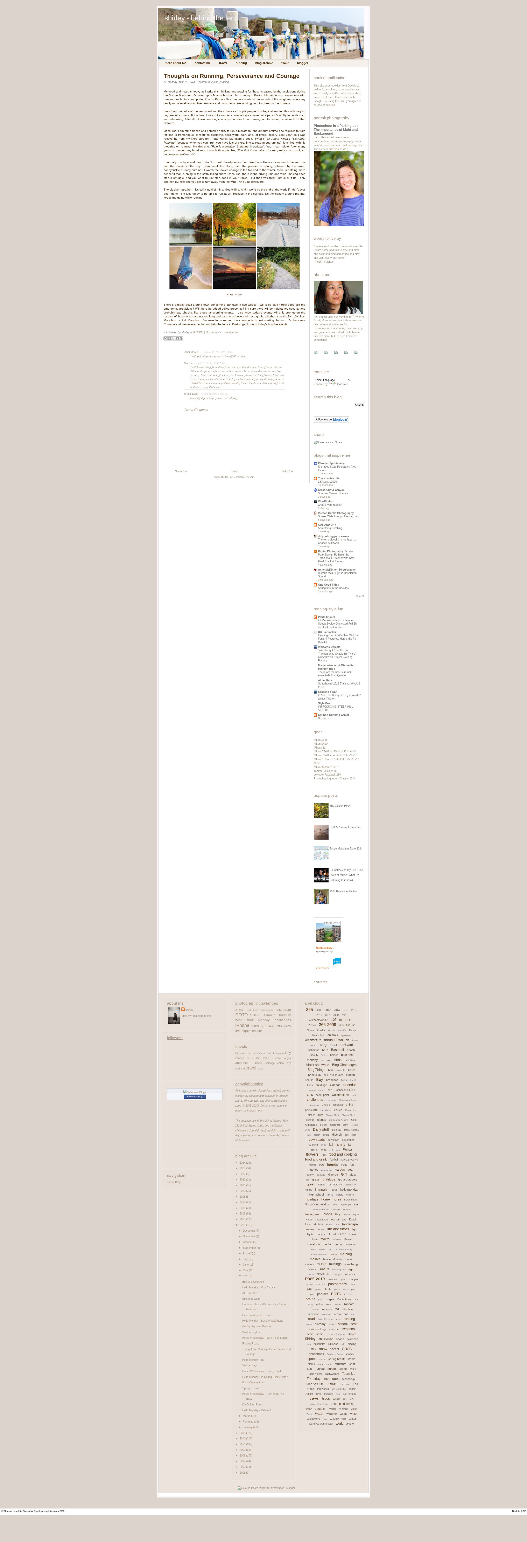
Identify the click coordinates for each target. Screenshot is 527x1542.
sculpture (334, 1329)
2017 (243, 1202)
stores (311, 1364)
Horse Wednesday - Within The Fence (265, 1337)
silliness (333, 1343)
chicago (270, 1063)
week (343, 1413)
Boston (203, 81)
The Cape (262, 1058)
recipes (327, 1309)
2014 (243, 1219)
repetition (313, 1314)
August (247, 1253)
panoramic (333, 1279)
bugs (310, 1085)
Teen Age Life (315, 1383)
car (330, 1090)
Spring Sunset (250, 1388)
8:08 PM (198, 332)
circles (311, 1115)
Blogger (302, 63)
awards (313, 1045)
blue (331, 1070)
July (246, 1259)
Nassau (313, 1269)
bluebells (341, 1070)
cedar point (322, 1094)
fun (352, 1164)
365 (309, 1009)
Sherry (188, 363)
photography (337, 1284)
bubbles (354, 1080)
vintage (343, 1408)
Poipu (345, 1289)
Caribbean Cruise (345, 1090)
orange (337, 1274)
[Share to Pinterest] (181, 338)
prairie (310, 1299)
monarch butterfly (344, 1249)
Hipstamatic (267, 1010)
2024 (243, 1162)
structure (340, 1363)
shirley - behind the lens (201, 18)
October (248, 1242)
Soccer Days (250, 1365)
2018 (243, 1196)
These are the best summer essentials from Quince (334, 673)
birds (338, 1060)
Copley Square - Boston (256, 1326)
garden (340, 1169)
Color (354, 1119)
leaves (310, 1229)
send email (231, 332)
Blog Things (316, 1070)
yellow (350, 1423)
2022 (243, 1174)
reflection (347, 1309)
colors (323, 1124)
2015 (243, 1213)
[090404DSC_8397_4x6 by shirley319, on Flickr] (338, 312)
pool (312, 1294)
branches (332, 1079)
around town (333, 1040)
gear (350, 1169)
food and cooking (343, 1154)
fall (331, 1144)
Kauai (352, 1219)
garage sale (326, 1170)
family (340, 1144)
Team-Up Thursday (276, 1015)
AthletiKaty (325, 680)
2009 (243, 1449)
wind (325, 1419)
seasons (348, 1329)
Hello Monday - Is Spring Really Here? (265, 1376)
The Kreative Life (328, 478)
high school (316, 1194)
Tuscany (276, 1058)
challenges (283, 1020)
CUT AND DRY (327, 524)
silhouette (319, 1343)
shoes (340, 1339)
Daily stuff (321, 1129)
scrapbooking (317, 1329)
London (239, 1058)
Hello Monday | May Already (259, 1287)
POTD (241, 1014)
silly (343, 1344)
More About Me (175, 63)
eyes (323, 1144)
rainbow (337, 1304)
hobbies (350, 1194)
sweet (343, 1368)
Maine (347, 1239)
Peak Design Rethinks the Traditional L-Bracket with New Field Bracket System (336, 558)
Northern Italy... (325, 948)
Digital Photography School (335, 551)
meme (338, 1244)
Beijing (324, 1055)
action (331, 1030)
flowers (312, 1154)
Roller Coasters (325, 1319)
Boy (319, 1079)
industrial (335, 1209)
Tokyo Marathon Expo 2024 (346, 848)
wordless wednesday (321, 1423)
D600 (307, 1130)
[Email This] (165, 338)
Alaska (352, 1030)
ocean (311, 1274)
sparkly (349, 1354)
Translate (342, 384)
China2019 (311, 1110)
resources (326, 1314)
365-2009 (327, 1024)
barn (325, 1050)
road (311, 1319)
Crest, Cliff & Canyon (331, 489)
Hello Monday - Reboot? (256, 1410)
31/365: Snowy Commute (345, 827)
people (354, 1279)
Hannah (321, 1189)
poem (337, 1289)
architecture (243, 1063)
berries (334, 1054)
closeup (309, 1119)
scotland (240, 1068)
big (322, 1060)
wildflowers (313, 1418)
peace (344, 1279)
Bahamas (241, 1053)
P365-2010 (315, 1279)
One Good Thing (328, 584)
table (353, 1369)
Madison (336, 1239)
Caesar (335, 1085)
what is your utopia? (330, 504)
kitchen (318, 1224)
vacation (320, 1408)
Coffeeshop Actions (338, 1120)
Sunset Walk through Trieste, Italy (338, 516)
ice (356, 1204)
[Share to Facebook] (177, 338)
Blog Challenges (344, 1065)
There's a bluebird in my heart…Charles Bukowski (337, 541)
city (289, 1063)
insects (346, 1209)
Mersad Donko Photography (336, 513)
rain (328, 1304)
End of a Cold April (253, 1281)
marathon (313, 1244)
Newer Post (181, 471)
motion (349, 1259)
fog (324, 1154)
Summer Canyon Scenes (333, 493)
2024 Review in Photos (343, 891)
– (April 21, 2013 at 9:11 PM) (214, 393)
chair (354, 1095)
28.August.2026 (327, 481)
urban (261, 1068)
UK (351, 1398)
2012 (243, 1432)
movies (309, 1264)
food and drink (316, 1159)
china (280, 1063)
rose (338, 1319)
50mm (310, 1030)
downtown (333, 1139)
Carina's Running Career (333, 714)
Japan (347, 1214)
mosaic (270, 1025)
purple (330, 1299)
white (353, 1413)
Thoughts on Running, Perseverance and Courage (231, 76)
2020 (243, 1185)
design (317, 1135)
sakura (309, 1324)
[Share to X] (173, 338)
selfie (310, 1334)
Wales (309, 1414)
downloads (317, 1140)
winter (352, 1418)
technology (348, 1379)
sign (309, 1344)
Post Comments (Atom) (241, 477)
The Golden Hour (340, 805)
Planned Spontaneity (331, 463)
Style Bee (324, 703)
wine (344, 1419)
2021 (243, 1179)
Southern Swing (335, 1354)
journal (335, 1219)
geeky (310, 1174)
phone (310, 1284)
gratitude (329, 1179)
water (319, 1414)
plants (327, 1289)
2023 (243, 1168)
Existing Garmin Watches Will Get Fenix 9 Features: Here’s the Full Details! (338, 639)
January (248, 1427)
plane (318, 1289)
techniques (243, 1031)
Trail (338, 1394)
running (224, 81)
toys (318, 1393)
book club (314, 1074)
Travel (223, 63)
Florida (347, 1149)
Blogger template (12, 1511)
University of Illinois (318, 1404)
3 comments (214, 332)
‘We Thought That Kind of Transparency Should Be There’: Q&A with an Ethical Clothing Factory (337, 655)
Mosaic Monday (332, 1259)
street (329, 1364)
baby (323, 1045)
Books (350, 1074)
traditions (328, 1394)
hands (308, 1189)
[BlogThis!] (169, 338)
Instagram (283, 1009)
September (250, 1247)
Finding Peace (250, 1343)
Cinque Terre (264, 1053)
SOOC (255, 1015)
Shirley (310, 1339)
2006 (243, 1466)
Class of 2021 (348, 1115)
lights (310, 1234)
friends (332, 1164)
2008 (243, 1455)
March (247, 1415)
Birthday (349, 1060)
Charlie (326, 1104)
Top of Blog (174, 1182)
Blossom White (251, 1298)
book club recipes (333, 1075)
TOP (523, 1511)
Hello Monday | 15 (253, 1359)
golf (307, 1180)
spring (322, 1359)
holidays (312, 1199)
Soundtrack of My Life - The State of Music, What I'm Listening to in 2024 (346, 874)
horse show (350, 1199)
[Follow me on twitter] (328, 358)
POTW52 (348, 1294)
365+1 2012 (347, 1025)
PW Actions (344, 1299)
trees (326, 1398)
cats (310, 1094)
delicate (336, 1129)
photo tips (320, 1284)
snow (323, 1349)
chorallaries (326, 1110)
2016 (243, 1208)
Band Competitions (253, 1382)
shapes (352, 1334)
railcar (319, 1304)
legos (320, 1229)
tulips (336, 1398)
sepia (330, 1334)
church (338, 1109)
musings (213, 81)
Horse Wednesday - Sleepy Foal (261, 1371)
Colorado (278, 1053)
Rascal (314, 1309)
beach (258, 1063)
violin (354, 1408)
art (347, 1040)
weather (331, 1413)
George (333, 1174)
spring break (336, 1359)
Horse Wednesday (317, 1204)
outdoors (349, 1274)
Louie (352, 1234)
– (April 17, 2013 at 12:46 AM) (209, 363)
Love (315, 1239)
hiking (330, 1194)
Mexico (322, 1249)
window (334, 1418)
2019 (243, 1190)
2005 (243, 1472)
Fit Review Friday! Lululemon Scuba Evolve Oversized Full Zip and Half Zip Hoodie (337, 624)
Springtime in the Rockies (333, 588)
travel (250, 1068)
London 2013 (337, 1234)
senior (320, 1334)
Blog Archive (264, 63)
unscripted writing (342, 1403)
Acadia (321, 1030)
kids (308, 1224)
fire (331, 1149)
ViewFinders (326, 501)
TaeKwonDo (332, 1373)
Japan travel (321, 1219)
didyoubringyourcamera (333, 536)
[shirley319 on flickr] (318, 358)
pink (309, 1289)
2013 (243, 1225)
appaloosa (346, 1035)
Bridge (344, 1080)
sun (309, 1368)
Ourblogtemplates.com (46, 1511)
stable (351, 1359)
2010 (243, 1444)
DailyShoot (252, 1010)
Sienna (250, 1058)
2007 (243, 1461)
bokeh (351, 1070)
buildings (321, 1085)
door (353, 1135)
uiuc (345, 1399)
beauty (314, 1055)
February (248, 1421)
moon (333, 1254)
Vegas (287, 1058)
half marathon (335, 1184)
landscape (350, 1224)
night (351, 1269)
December (249, 1230)
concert (335, 1124)
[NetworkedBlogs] (194, 1092)
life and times (338, 1229)
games (313, 1169)
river (352, 1314)
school (343, 1324)
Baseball (337, 1050)
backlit (333, 1045)
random (349, 1304)
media (327, 1244)
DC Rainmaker (327, 632)
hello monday (349, 1189)
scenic (332, 1324)
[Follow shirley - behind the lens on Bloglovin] (331, 421)
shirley (189, 1009)
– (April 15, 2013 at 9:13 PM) (217, 351)
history (339, 1194)
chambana (331, 1100)
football (334, 1159)
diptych (337, 1134)
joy (344, 1219)
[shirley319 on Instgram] (358, 358)
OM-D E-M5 (324, 1274)
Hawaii (333, 1189)
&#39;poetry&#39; (317, 1019)
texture (257, 1031)
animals (333, 1035)
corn (346, 1124)
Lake (337, 1225)
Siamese (352, 1339)
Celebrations (340, 1094)
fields (323, 1149)
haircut (321, 1184)
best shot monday (252, 1020)
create (354, 1125)
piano (353, 1284)
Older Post (287, 471)
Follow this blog (194, 1096)
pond (353, 1289)
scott (354, 1324)
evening (313, 1144)
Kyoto (329, 1224)
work (339, 1423)
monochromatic (319, 1254)
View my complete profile (196, 1015)
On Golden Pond (252, 1404)
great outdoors (347, 1179)
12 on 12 (350, 1019)
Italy (288, 1053)
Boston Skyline (251, 1332)
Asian (355, 1040)
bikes (328, 1060)
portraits (322, 1294)
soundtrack (316, 1354)
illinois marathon (321, 1209)
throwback (323, 1389)
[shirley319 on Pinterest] (338, 358)
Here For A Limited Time (256, 1315)
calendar (349, 1085)
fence (314, 1150)
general (321, 1174)
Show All (360, 596)
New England (338, 1269)
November (249, 1236)
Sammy (320, 1324)
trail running (349, 1393)
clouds (321, 1119)
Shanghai (340, 1334)
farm (351, 1144)
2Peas (239, 1009)
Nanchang (351, 1264)
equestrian (348, 1139)
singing (352, 1343)
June (246, 1264)
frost (344, 1164)
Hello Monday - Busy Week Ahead (262, 1320)
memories (350, 1244)
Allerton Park (318, 1035)
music (321, 1264)
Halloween (351, 1185)
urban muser (191, 393)
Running (241, 63)
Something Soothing (330, 528)
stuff (352, 1363)
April (246, 1276)
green (311, 1184)
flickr (285, 63)
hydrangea (346, 1205)
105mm (336, 1019)
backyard (346, 1045)
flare (338, 1150)
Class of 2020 (332, 1115)
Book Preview (322, 968)
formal (312, 1165)
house (335, 1204)
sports (312, 1359)
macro (325, 1239)
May (246, 1270)
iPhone (242, 1025)
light (354, 1229)
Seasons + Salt (327, 691)
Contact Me (203, 63)
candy (321, 1090)
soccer (334, 1349)
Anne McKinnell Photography (337, 569)
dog (347, 1135)
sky (313, 1349)
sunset (332, 1368)
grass (316, 1179)
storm (320, 1364)
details (326, 1135)
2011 (243, 1438)
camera (312, 1090)
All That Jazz (250, 1293)
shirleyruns (325, 1339)
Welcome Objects (329, 646)
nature (324, 1269)
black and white (317, 1065)
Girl (344, 1174)
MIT (331, 1249)
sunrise (320, 1368)
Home (234, 471)
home (325, 1199)
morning (257, 1025)
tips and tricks (339, 1389)
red (337, 1309)
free (321, 1164)
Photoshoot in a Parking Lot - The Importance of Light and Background (336, 129)
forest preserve (349, 1159)
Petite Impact (326, 617)
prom (320, 1299)
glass (353, 1174)
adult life (342, 1030)
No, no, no (324, 718)
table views (284, 1025)
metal (313, 1249)
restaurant (341, 1314)
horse (337, 1199)
